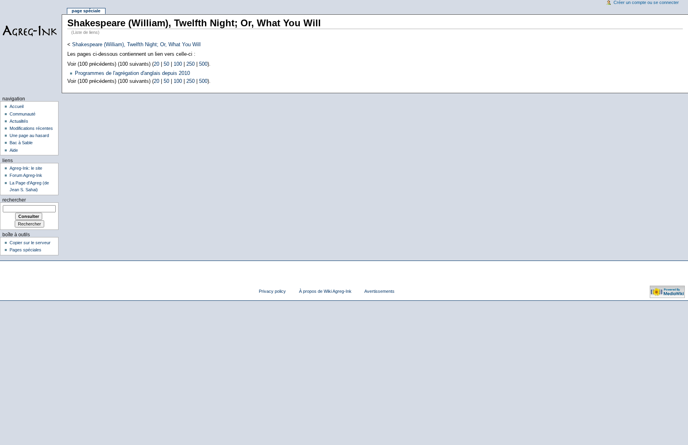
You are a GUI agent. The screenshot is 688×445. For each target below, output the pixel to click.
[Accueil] (31, 31)
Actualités (19, 121)
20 (156, 64)
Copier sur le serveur (30, 242)
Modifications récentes (31, 128)
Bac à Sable (21, 142)
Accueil (16, 106)
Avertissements (379, 291)
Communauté (22, 114)
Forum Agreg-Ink (26, 175)
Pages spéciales (25, 249)
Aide (14, 150)
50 (166, 64)
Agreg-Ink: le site (26, 168)
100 (178, 64)
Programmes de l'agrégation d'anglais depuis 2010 (132, 73)
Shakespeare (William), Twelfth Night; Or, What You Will (136, 44)
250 (190, 64)
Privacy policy (272, 291)
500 (203, 64)
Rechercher (14, 200)
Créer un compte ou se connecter (646, 2)
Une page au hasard (29, 135)
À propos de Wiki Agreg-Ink (325, 291)
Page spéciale (86, 10)
